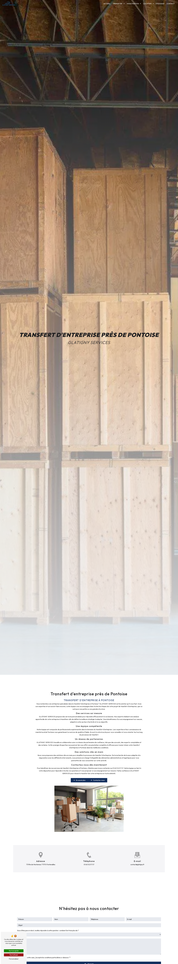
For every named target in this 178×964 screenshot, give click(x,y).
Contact (170, 4)
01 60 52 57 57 (89, 864)
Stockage (160, 4)
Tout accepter (14, 951)
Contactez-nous (99, 780)
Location (147, 4)
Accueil (106, 4)
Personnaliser (14, 959)
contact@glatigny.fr (137, 864)
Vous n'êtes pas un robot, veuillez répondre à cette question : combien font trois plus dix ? (48, 930)
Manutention (133, 4)
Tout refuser (13, 955)
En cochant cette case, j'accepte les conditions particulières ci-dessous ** (45, 957)
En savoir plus (80, 780)
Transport (117, 4)
